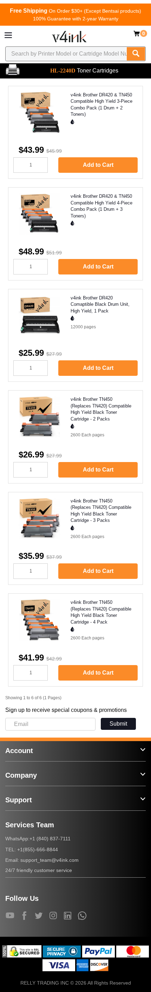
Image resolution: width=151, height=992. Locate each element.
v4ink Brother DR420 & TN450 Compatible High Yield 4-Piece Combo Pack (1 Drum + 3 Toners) (101, 206)
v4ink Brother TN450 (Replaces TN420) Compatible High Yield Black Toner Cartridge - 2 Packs (101, 409)
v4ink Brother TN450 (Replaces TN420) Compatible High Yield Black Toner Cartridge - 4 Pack (101, 612)
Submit (118, 724)
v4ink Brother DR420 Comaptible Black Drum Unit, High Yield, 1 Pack (100, 304)
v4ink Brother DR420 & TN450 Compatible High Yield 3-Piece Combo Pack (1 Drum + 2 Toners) (101, 104)
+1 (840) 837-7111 (50, 838)
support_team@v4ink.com (49, 860)
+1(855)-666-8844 (37, 849)
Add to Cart (98, 165)
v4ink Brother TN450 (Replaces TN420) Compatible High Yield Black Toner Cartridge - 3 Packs (101, 510)
